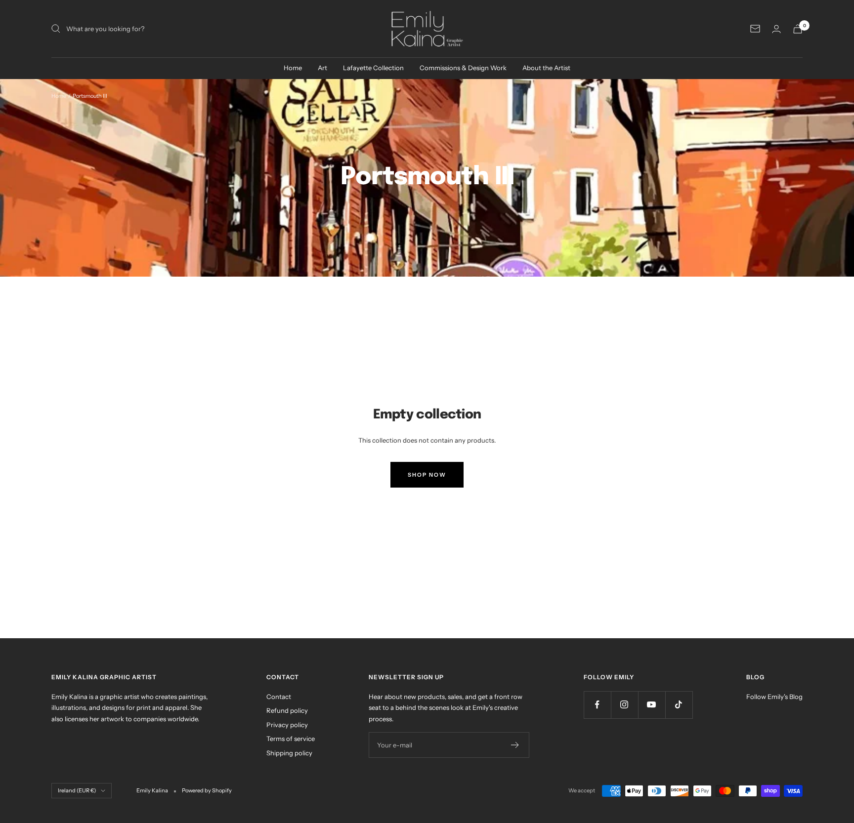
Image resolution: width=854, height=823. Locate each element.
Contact (278, 696)
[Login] (776, 29)
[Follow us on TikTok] (678, 704)
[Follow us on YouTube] (651, 704)
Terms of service (290, 738)
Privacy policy (287, 725)
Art (322, 68)
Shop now (427, 474)
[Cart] (798, 29)
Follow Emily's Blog (774, 696)
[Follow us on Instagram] (624, 704)
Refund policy (287, 710)
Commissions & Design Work (463, 68)
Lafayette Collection (373, 68)
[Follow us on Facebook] (597, 704)
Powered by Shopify (207, 790)
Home (293, 68)
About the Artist (546, 68)
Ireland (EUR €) (77, 790)
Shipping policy (289, 753)
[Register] (515, 744)
